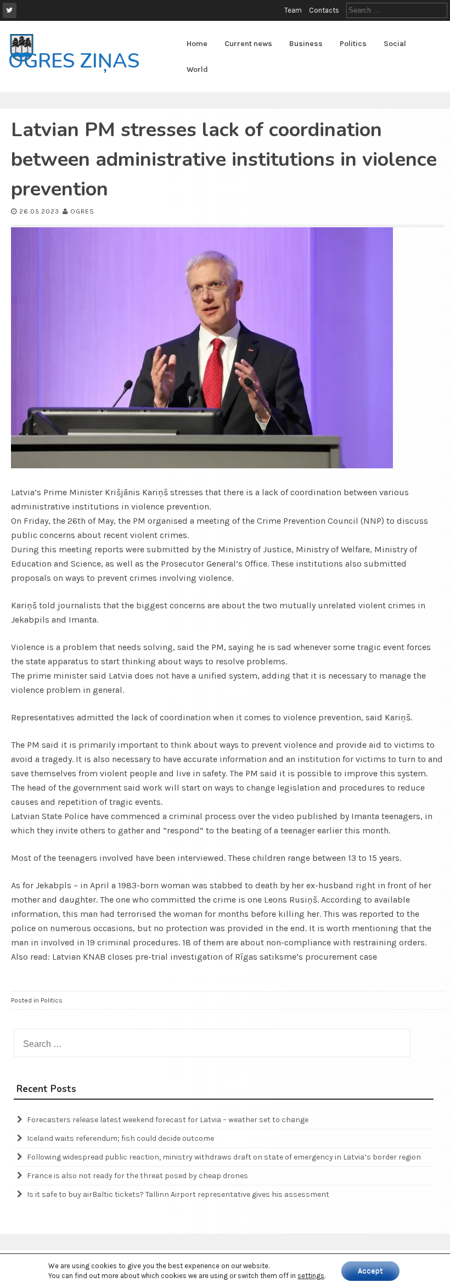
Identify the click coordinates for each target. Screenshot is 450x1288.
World (197, 69)
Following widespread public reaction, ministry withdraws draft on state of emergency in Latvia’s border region (224, 1157)
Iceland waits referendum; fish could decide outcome (120, 1138)
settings (310, 1276)
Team (293, 10)
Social (395, 43)
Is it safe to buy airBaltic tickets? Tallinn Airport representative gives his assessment (178, 1194)
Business (306, 43)
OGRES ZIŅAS (73, 61)
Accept (370, 1270)
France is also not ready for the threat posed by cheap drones (137, 1175)
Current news (248, 43)
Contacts (324, 10)
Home (197, 43)
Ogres (82, 211)
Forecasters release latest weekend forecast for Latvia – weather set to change (167, 1119)
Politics (353, 43)
